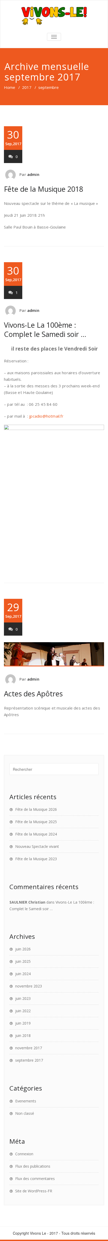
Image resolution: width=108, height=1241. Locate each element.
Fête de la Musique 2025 (36, 821)
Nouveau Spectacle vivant (37, 846)
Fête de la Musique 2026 (36, 809)
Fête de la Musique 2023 (36, 858)
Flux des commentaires (35, 1178)
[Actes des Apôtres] (54, 654)
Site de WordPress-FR (33, 1190)
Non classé (24, 1113)
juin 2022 (23, 1010)
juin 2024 (23, 973)
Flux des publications (32, 1166)
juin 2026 (23, 948)
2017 (26, 87)
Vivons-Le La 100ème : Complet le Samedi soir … (45, 329)
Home (9, 87)
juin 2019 (23, 1023)
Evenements (25, 1100)
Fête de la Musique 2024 (36, 834)
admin (33, 174)
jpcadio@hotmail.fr (46, 416)
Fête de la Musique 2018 (43, 189)
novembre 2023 (28, 986)
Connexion (24, 1153)
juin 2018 (23, 1035)
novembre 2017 (28, 1047)
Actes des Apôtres (33, 693)
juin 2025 (23, 961)
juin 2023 (23, 998)
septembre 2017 (29, 1060)
